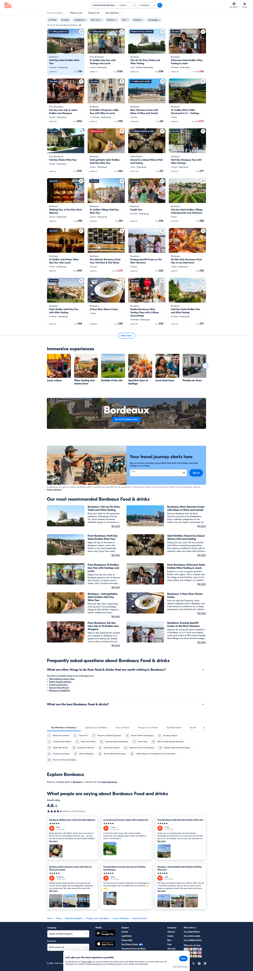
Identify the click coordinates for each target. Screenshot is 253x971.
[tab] (64, 727)
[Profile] (244, 4)
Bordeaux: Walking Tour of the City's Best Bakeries (72, 820)
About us (171, 932)
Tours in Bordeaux (121, 918)
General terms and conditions (133, 948)
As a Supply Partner (192, 932)
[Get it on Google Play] (105, 933)
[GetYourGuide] (8, 5)
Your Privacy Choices (130, 944)
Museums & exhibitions (59, 690)
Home (49, 918)
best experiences (109, 782)
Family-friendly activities (60, 682)
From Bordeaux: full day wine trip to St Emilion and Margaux (124, 868)
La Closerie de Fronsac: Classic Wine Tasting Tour (125, 820)
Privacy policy (126, 940)
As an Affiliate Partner (193, 940)
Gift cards (171, 948)
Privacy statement (54, 490)
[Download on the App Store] (105, 944)
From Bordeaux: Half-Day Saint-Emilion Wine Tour (180, 820)
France (59, 918)
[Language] (234, 4)
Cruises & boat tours (58, 685)
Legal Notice (126, 936)
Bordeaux (77, 782)
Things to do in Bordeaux (97, 918)
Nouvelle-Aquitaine (74, 918)
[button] (65, 52)
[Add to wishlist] (81, 31)
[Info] (80, 25)
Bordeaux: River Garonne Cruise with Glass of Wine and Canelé (70, 868)
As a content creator (192, 936)
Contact (124, 932)
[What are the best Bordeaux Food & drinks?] (203, 704)
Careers (170, 936)
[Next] (205, 366)
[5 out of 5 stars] (72, 823)
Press (169, 944)
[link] (65, 52)
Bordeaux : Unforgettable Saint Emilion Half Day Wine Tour (179, 868)
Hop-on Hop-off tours (59, 687)
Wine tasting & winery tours (62, 679)
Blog (169, 940)
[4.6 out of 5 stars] (55, 811)
